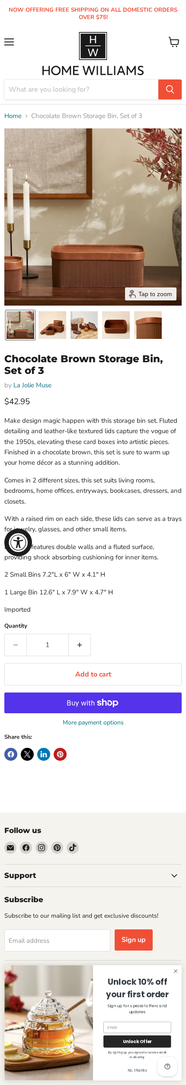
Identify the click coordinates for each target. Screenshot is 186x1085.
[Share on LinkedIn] (43, 754)
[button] (20, 325)
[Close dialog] (176, 971)
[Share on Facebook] (10, 754)
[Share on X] (27, 754)
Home (13, 116)
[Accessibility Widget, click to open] (18, 542)
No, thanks (137, 1070)
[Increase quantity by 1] (80, 645)
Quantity (15, 626)
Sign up (134, 940)
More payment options (93, 722)
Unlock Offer (137, 1041)
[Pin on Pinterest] (60, 754)
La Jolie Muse (32, 385)
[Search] (170, 89)
